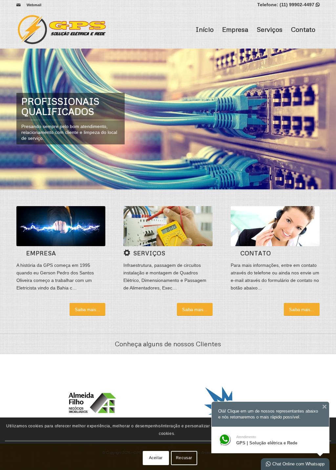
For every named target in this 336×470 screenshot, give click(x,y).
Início (205, 29)
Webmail (34, 5)
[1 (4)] (167, 226)
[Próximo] (330, 118)
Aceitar (156, 458)
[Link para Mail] (18, 5)
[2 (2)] (60, 226)
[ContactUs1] (275, 226)
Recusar (184, 458)
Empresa (235, 29)
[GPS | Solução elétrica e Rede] (63, 29)
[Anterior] (5, 118)
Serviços (270, 29)
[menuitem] (32, 5)
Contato (303, 29)
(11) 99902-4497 (297, 4)
